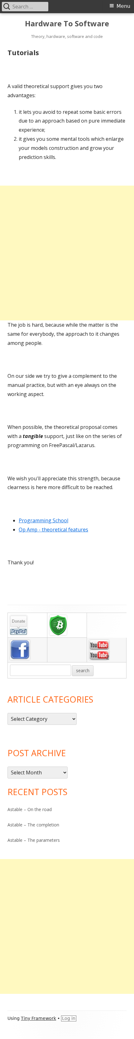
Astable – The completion (33, 825)
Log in (68, 1018)
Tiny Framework (38, 1018)
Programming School (43, 520)
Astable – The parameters (33, 840)
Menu (123, 6)
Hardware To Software (67, 24)
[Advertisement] (67, 253)
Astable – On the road (29, 809)
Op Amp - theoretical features (53, 529)
